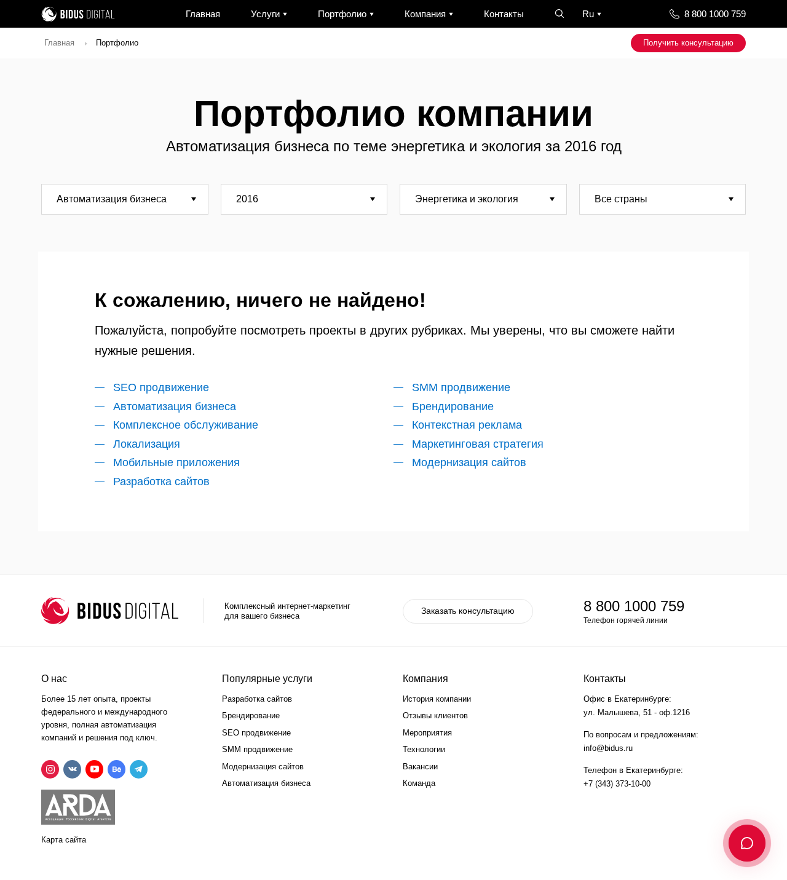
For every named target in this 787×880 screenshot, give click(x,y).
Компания (425, 14)
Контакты (504, 14)
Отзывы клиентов (435, 715)
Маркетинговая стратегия (478, 444)
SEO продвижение (161, 387)
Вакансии (420, 766)
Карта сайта (63, 839)
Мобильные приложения (176, 462)
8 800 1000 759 (715, 14)
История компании (437, 699)
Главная (203, 14)
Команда (419, 783)
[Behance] (116, 769)
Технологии (424, 749)
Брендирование (453, 406)
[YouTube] (94, 769)
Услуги (265, 14)
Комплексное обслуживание (185, 425)
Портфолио (342, 14)
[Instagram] (50, 769)
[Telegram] (139, 769)
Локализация (146, 444)
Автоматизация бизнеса (174, 406)
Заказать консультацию (468, 611)
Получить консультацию (688, 42)
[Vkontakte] (72, 769)
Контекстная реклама (467, 425)
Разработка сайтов (161, 481)
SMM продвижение (461, 387)
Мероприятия (427, 732)
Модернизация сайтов (469, 462)
